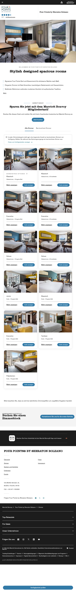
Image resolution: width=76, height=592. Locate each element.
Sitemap (60, 556)
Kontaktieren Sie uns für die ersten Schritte (57, 417)
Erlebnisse (7, 470)
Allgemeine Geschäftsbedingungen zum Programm (52, 553)
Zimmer (6, 463)
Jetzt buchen (38, 120)
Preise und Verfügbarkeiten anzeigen (19, 142)
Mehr (4, 93)
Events (6, 474)
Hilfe (66, 556)
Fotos (39, 459)
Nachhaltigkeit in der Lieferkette (47, 556)
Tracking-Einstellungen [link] (8, 553)
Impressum (41, 463)
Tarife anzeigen (28, 185)
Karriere (19, 553)
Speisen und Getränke (11, 467)
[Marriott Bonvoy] (69, 2)
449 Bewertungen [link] (10, 17)
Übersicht (7, 459)
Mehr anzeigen (11, 185)
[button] (61, 2)
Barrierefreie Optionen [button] (15, 173)
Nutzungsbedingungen (30, 553)
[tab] (29, 128)
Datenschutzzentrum (8, 556)
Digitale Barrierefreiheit (30, 556)
